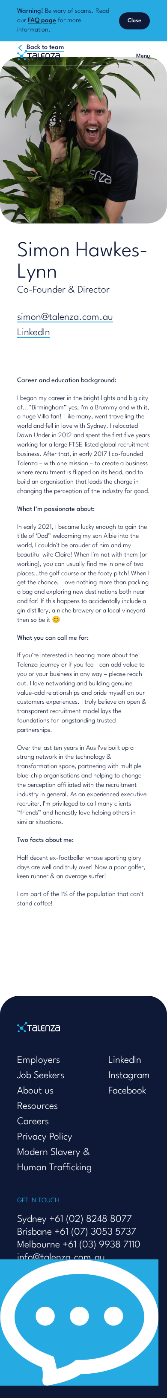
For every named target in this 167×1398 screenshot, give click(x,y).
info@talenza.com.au (61, 1257)
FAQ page (42, 20)
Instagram (129, 1075)
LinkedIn (33, 332)
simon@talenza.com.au (65, 317)
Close (134, 20)
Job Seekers (40, 1075)
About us (35, 1091)
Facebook (127, 1091)
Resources (37, 1106)
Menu (143, 56)
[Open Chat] (79, 1322)
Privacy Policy (44, 1137)
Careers (33, 1121)
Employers (38, 1060)
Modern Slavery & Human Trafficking (54, 1160)
